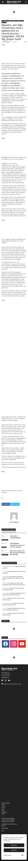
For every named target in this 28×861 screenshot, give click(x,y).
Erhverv (3, 806)
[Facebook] (5, 643)
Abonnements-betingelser (8, 818)
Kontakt (4, 825)
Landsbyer (4, 812)
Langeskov (21, 20)
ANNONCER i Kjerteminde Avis (9, 824)
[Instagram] (14, 643)
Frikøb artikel (5, 828)
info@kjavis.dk (5, 677)
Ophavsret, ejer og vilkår (8, 821)
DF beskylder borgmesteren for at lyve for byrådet (17, 545)
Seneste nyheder (6, 803)
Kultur (7, 18)
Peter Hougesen (6, 41)
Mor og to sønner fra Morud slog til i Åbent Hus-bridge (17, 552)
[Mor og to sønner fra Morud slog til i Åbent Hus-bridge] (5, 552)
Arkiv (3, 831)
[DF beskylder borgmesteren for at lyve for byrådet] (5, 545)
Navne (3, 810)
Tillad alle (14, 845)
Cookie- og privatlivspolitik (8, 820)
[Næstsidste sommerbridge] (5, 537)
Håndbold (16, 20)
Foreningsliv (13, 18)
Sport (12, 20)
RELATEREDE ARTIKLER (8, 529)
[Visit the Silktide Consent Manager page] (22, 855)
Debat (3, 814)
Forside (3, 18)
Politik (3, 804)
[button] (26, 2)
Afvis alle (14, 850)
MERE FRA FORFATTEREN (9, 532)
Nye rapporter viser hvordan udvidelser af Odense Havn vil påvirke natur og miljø (13, 578)
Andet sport (5, 539)
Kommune (4, 547)
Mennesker (4, 22)
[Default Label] (22, 643)
